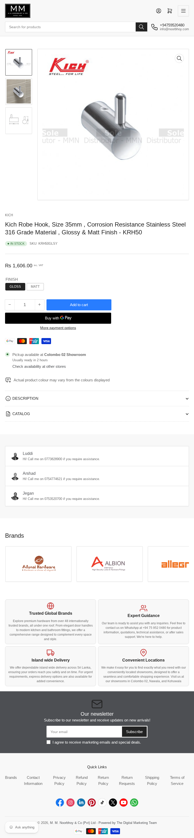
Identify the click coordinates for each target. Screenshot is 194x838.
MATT (35, 286)
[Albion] (109, 564)
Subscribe (134, 732)
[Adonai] (38, 564)
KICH (9, 215)
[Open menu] (183, 10)
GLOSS (15, 286)
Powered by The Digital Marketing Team (128, 823)
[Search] (141, 27)
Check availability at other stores (39, 366)
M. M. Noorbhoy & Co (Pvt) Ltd (72, 823)
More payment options (58, 328)
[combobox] (76, 27)
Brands (11, 777)
